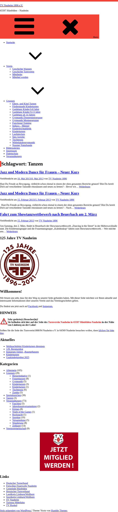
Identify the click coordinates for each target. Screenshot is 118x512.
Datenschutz (12, 153)
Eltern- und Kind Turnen (24, 103)
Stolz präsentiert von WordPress (15, 510)
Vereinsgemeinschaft (16, 428)
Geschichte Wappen (22, 69)
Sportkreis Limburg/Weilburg (20, 497)
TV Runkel (11, 505)
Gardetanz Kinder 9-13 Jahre (26, 112)
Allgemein (11, 370)
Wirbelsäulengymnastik (23, 142)
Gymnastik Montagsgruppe (25, 120)
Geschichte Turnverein (23, 71)
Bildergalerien (13, 148)
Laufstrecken (18, 134)
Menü (95, 37)
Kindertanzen (18, 384)
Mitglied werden (20, 77)
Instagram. (48, 306)
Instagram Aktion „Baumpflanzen (22, 352)
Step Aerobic (18, 137)
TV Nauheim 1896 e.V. (11, 5)
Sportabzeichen (13, 395)
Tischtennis (17, 139)
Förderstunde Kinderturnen (25, 106)
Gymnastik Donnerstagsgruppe (27, 117)
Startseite (10, 42)
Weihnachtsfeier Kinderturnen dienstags (25, 346)
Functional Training (21, 123)
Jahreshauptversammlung (24, 406)
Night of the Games (21, 412)
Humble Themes (59, 510)
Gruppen (10, 101)
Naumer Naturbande (22, 145)
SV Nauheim (12, 499)
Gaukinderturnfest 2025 (17, 357)
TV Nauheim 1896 (57, 178)
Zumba (15, 392)
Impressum (11, 150)
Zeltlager (16, 425)
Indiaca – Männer (20, 126)
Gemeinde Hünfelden (16, 488)
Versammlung (19, 420)
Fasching (16, 403)
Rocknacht (17, 414)
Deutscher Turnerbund (17, 483)
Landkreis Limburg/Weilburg (20, 494)
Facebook (33, 306)
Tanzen (9, 398)
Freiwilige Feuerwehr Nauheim (21, 486)
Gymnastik (17, 381)
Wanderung (18, 423)
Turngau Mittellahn (15, 502)
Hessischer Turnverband (18, 491)
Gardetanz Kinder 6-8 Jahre (25, 109)
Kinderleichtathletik (21, 128)
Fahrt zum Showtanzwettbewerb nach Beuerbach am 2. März (48, 214)
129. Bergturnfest (14, 349)
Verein (9, 66)
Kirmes (15, 409)
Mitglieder (17, 74)
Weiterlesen (84, 186)
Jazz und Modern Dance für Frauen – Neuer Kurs (39, 172)
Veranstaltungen (14, 156)
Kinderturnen (18, 131)
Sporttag (16, 417)
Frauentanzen (18, 378)
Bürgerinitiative (19, 376)
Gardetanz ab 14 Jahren (23, 114)
